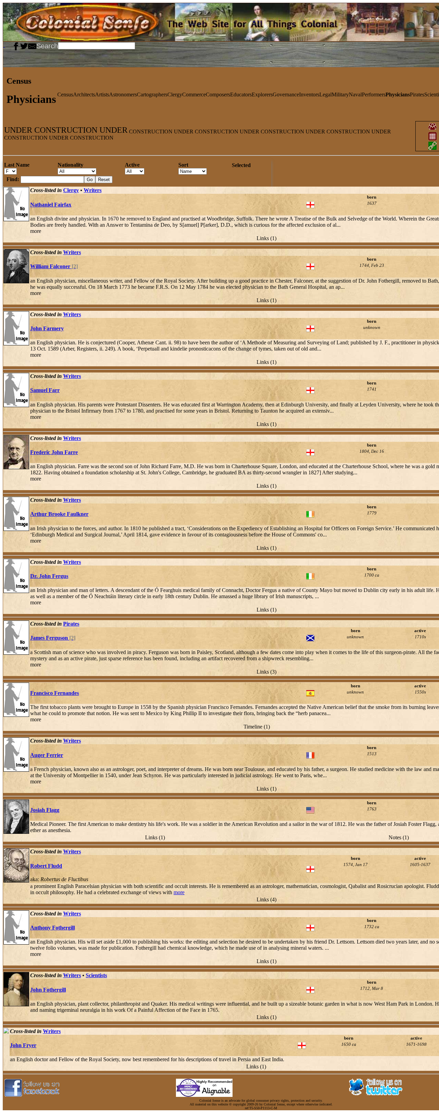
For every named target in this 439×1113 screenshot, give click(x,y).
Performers (373, 94)
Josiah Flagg (44, 810)
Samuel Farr (45, 390)
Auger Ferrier (46, 755)
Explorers (262, 94)
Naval (355, 94)
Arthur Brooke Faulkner (59, 514)
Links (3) (266, 672)
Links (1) (266, 238)
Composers (218, 94)
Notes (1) (399, 837)
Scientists (96, 975)
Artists (102, 94)
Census (65, 94)
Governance (286, 94)
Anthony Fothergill (52, 928)
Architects (84, 94)
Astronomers (123, 94)
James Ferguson (52, 638)
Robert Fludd (46, 866)
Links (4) (266, 899)
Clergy (174, 94)
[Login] (9, 45)
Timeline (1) (257, 727)
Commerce (194, 94)
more (179, 892)
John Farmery (47, 328)
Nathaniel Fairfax (50, 205)
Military (340, 94)
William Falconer (54, 266)
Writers (93, 190)
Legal (325, 94)
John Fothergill (48, 990)
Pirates (417, 94)
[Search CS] (136, 45)
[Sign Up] (7, 45)
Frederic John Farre (54, 452)
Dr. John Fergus (49, 576)
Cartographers (152, 94)
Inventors (309, 94)
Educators (241, 94)
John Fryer (23, 1045)
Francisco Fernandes (54, 693)
